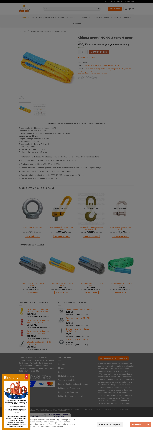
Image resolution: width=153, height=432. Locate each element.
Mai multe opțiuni (110, 424)
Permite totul (140, 424)
